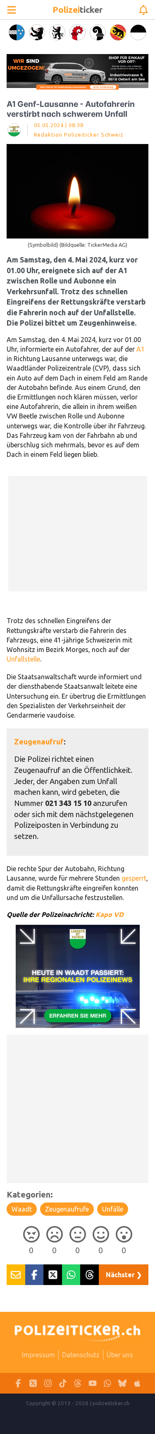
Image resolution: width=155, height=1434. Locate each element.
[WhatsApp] (107, 1383)
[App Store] (137, 1383)
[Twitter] (33, 1383)
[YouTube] (92, 1383)
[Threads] (78, 1383)
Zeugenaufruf (39, 741)
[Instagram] (48, 1383)
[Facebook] (18, 1383)
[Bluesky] (122, 1383)
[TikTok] (63, 1383)
